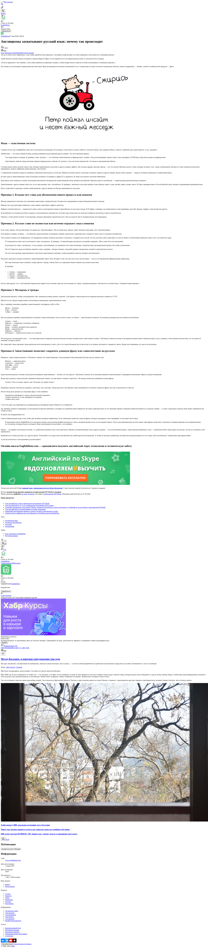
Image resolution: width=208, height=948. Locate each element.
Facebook (8, 563)
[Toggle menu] (2, 2)
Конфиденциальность (13, 921)
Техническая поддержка (22, 944)
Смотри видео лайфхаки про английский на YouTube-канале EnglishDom (32, 513)
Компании (9, 900)
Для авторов (9, 913)
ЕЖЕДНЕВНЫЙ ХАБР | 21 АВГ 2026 (15, 648)
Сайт (3, 563)
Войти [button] (3, 13)
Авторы (8, 902)
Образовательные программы (16, 934)
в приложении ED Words (52, 494)
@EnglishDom (15, 584)
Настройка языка (7, 944)
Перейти (4, 643)
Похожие (17, 849)
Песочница (9, 904)
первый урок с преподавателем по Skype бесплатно (42, 488)
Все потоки (8, 2)
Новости (8, 896)
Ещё (7, 839)
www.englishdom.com (13, 860)
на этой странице (27, 494)
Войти (7, 884)
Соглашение (9, 919)
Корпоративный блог (13, 928)
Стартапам (9, 936)
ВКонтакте (17, 563)
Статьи (7, 894)
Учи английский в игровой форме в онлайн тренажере (25, 509)
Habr (13, 946)
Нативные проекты (12, 932)
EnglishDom (5, 36)
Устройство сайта (11, 911)
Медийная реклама (12, 930)
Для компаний (10, 915)
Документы (9, 917)
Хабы (7, 898)
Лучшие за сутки (7, 849)
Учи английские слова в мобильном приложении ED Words (27, 503)
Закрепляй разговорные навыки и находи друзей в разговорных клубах (31, 511)
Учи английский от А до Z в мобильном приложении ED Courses (29, 505)
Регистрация (10, 886)
